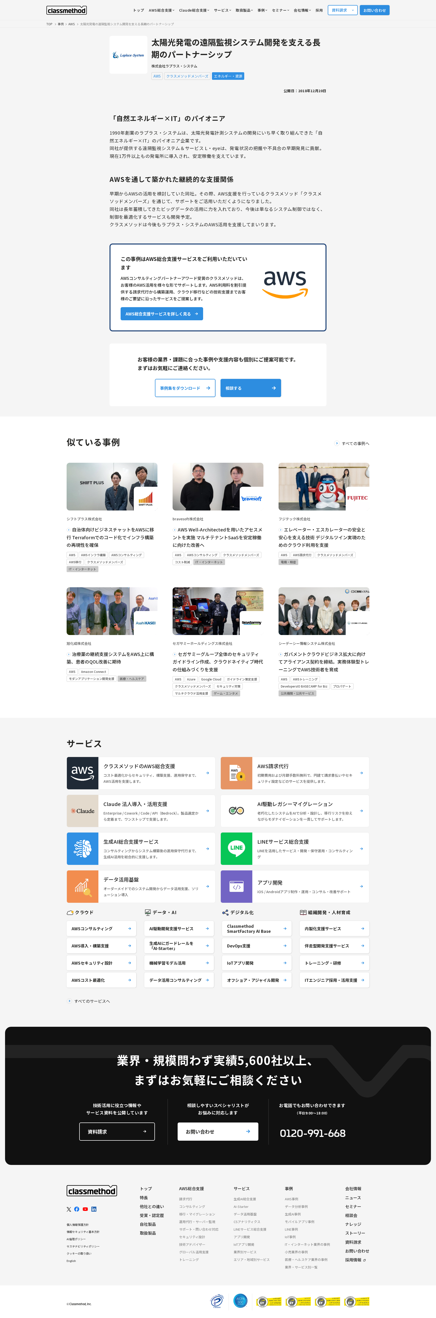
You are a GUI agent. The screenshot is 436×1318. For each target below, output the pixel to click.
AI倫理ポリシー (76, 1239)
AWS (157, 76)
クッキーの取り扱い (79, 1253)
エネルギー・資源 (228, 76)
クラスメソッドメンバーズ (187, 76)
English (71, 1261)
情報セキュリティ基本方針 (83, 1232)
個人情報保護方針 (78, 1225)
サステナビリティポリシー (83, 1246)
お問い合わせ (374, 10)
